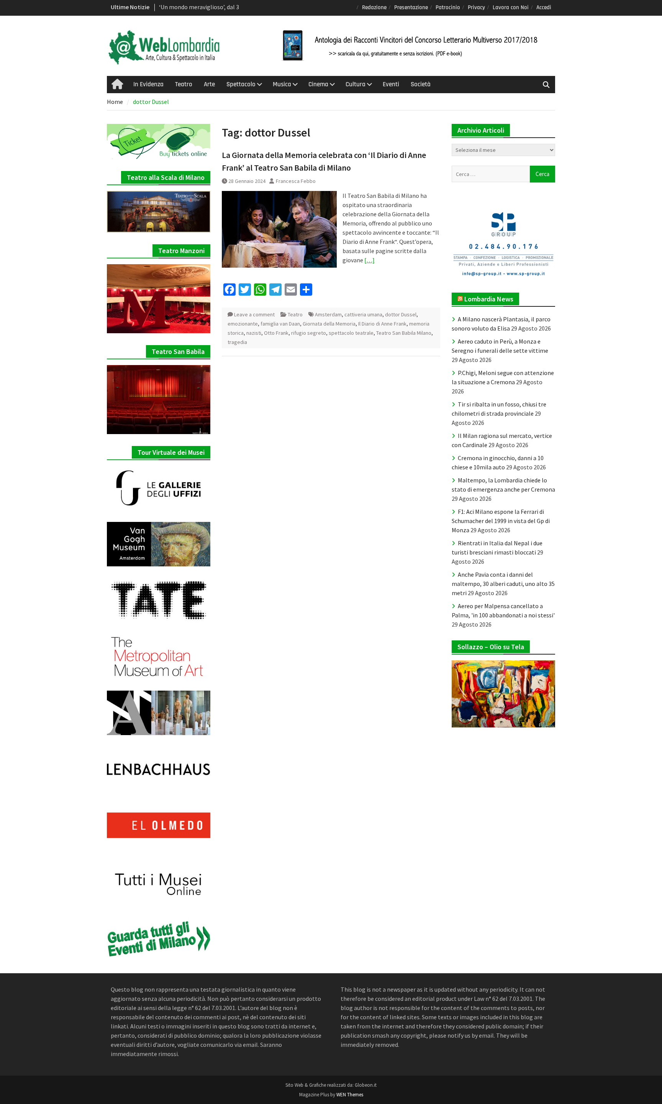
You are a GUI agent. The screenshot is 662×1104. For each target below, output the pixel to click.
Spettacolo (241, 84)
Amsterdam (328, 314)
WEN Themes (349, 1094)
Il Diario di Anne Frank (382, 323)
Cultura (355, 84)
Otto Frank (276, 332)
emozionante (243, 323)
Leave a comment (254, 314)
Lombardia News (488, 299)
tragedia (237, 342)
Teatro (183, 84)
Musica (282, 84)
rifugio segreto (308, 332)
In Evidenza (148, 84)
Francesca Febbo (296, 181)
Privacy (476, 7)
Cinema (318, 84)
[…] (369, 260)
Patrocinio (448, 7)
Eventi (391, 84)
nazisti (253, 332)
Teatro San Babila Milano (403, 332)
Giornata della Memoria (329, 323)
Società (421, 84)
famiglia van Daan (280, 323)
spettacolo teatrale (351, 332)
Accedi (543, 7)
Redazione (374, 7)
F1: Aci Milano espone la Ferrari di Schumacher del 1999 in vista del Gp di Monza (501, 521)
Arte (209, 84)
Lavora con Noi (511, 7)
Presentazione (411, 7)
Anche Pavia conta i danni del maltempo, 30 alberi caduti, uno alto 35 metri (503, 584)
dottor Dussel (400, 314)
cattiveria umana (363, 314)
